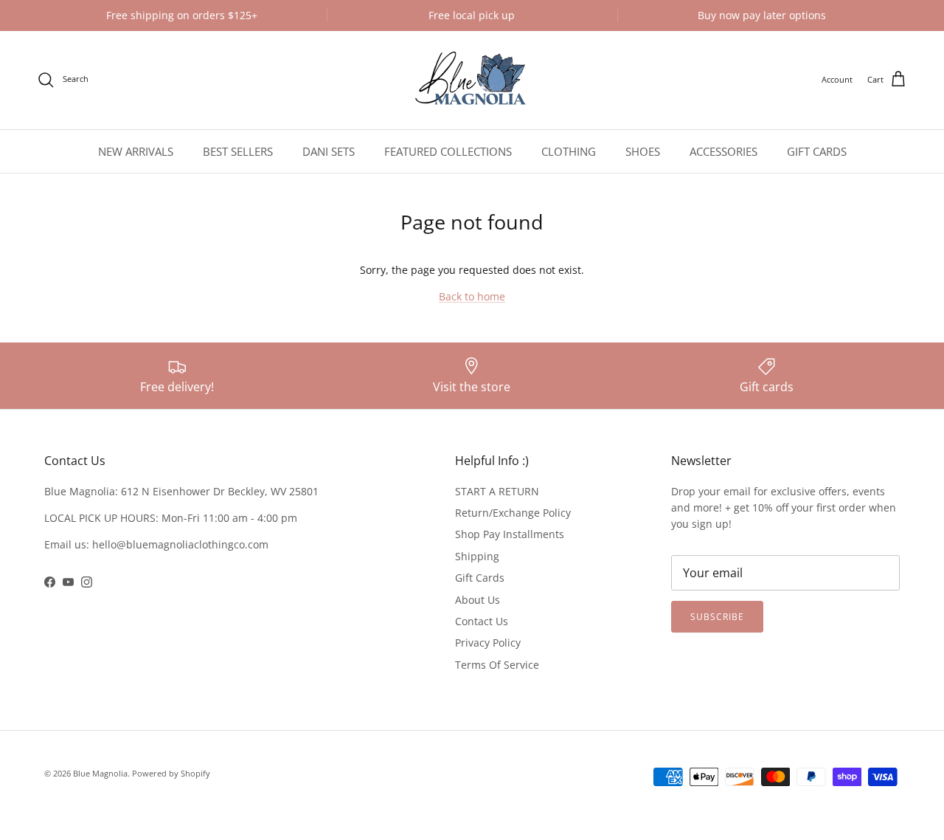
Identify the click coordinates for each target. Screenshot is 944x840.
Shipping (477, 556)
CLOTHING (568, 151)
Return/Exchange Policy (513, 513)
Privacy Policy (488, 643)
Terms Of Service (497, 665)
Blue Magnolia (100, 773)
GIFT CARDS (817, 151)
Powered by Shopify (171, 773)
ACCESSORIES (723, 151)
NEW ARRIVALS (135, 151)
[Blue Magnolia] (472, 80)
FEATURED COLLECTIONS (448, 151)
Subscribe (717, 616)
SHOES (642, 151)
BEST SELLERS (238, 151)
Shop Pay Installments (509, 534)
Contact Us (481, 621)
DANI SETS (328, 151)
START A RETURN (497, 491)
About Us (477, 600)
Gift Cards (479, 578)
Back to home (472, 296)
